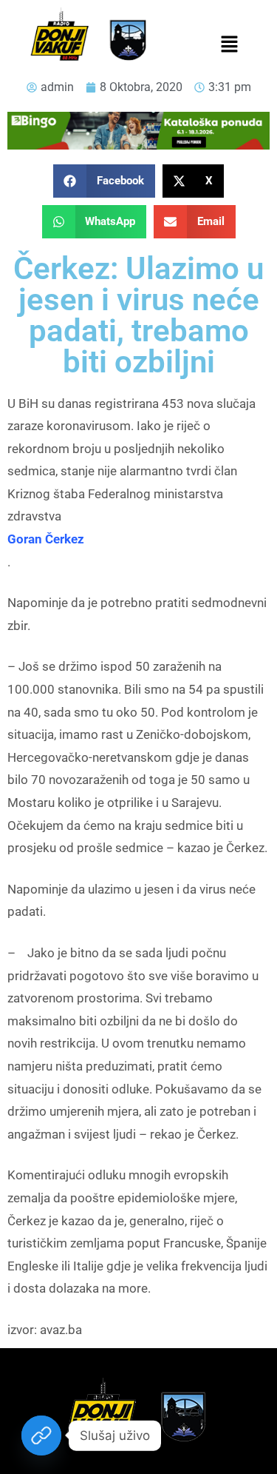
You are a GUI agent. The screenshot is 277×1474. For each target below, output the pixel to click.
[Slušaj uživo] (41, 1435)
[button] (229, 45)
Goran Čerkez (45, 539)
